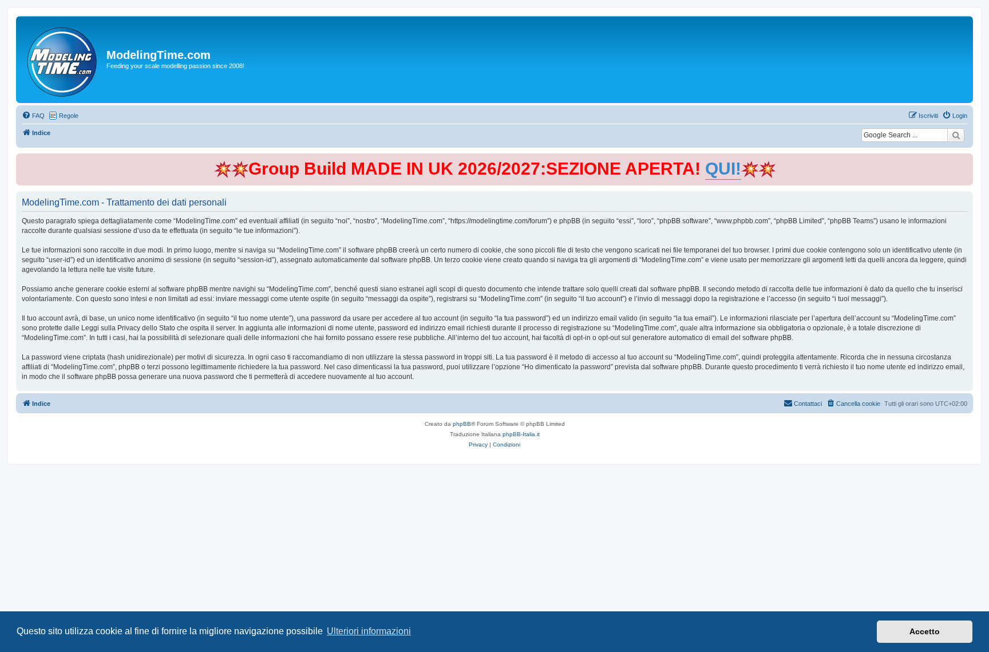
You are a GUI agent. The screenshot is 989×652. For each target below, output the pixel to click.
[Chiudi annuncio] (965, 160)
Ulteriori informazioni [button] (369, 631)
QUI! (723, 168)
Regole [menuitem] (68, 115)
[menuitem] (33, 116)
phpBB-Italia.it (521, 434)
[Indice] (62, 59)
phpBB (462, 424)
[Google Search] (955, 135)
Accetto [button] (924, 631)
